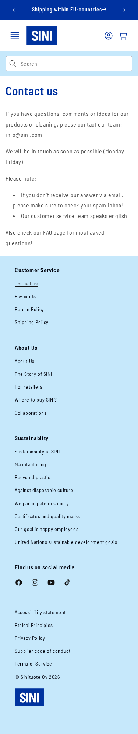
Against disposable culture (44, 490)
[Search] (13, 63)
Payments (25, 296)
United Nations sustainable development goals (66, 542)
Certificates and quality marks (47, 516)
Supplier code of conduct (42, 651)
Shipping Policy (32, 322)
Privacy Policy (30, 638)
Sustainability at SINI (37, 451)
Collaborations (30, 413)
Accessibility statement (40, 612)
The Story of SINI (33, 374)
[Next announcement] (124, 10)
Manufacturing (30, 464)
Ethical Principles (34, 625)
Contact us (26, 283)
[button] (15, 36)
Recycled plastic (32, 477)
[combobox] (76, 63)
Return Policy (29, 309)
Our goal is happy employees (46, 529)
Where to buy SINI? (36, 399)
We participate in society (42, 503)
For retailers (29, 387)
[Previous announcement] (14, 10)
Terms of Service (33, 663)
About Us (25, 361)
